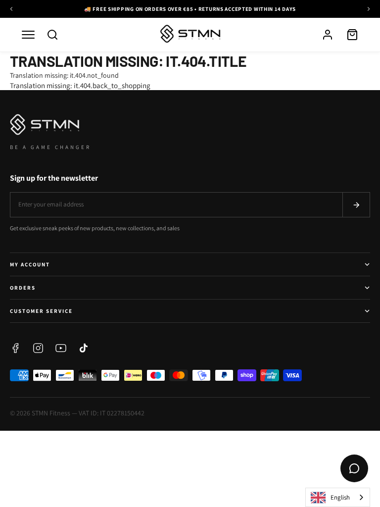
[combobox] (337, 497)
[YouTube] (60, 348)
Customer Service (41, 310)
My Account (30, 264)
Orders (23, 287)
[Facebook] (15, 348)
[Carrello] (352, 35)
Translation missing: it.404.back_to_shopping (80, 85)
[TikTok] (83, 348)
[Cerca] (52, 35)
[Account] (327, 35)
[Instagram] (38, 348)
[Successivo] (368, 8)
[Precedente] (11, 8)
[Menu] (28, 35)
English (340, 497)
